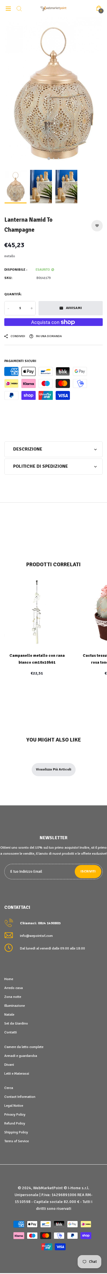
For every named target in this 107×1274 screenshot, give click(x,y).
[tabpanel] (53, 91)
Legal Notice (13, 1105)
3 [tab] (58, 158)
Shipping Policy (16, 1132)
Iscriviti (88, 871)
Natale (9, 1014)
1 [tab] (48, 158)
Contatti (10, 1032)
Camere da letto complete (23, 1047)
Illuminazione (14, 1005)
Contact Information (19, 1096)
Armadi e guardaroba (20, 1055)
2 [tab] (53, 158)
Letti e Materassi (16, 1073)
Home (8, 979)
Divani (9, 1064)
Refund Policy (14, 1123)
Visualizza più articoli (53, 769)
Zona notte (12, 996)
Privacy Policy (14, 1114)
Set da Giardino (16, 1023)
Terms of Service (16, 1141)
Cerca (8, 1088)
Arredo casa (13, 988)
